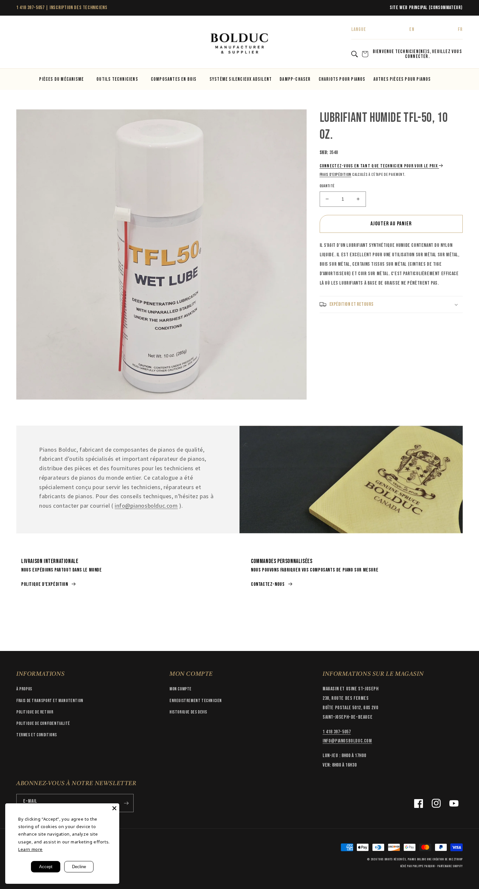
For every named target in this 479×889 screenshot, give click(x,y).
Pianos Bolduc (417, 859)
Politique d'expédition (44, 584)
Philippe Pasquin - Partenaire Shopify (438, 866)
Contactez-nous (267, 584)
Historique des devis (188, 712)
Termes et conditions (36, 735)
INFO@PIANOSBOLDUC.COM (347, 741)
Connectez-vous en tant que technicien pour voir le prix (379, 166)
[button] (23, 44)
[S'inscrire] (126, 803)
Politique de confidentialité (43, 723)
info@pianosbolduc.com (146, 505)
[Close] (114, 808)
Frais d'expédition (336, 174)
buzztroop (456, 859)
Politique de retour (34, 712)
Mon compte (180, 689)
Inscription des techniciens (78, 8)
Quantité (327, 186)
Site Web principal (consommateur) (426, 8)
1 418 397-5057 (30, 8)
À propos (24, 689)
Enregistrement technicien (195, 700)
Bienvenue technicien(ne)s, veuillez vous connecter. (417, 54)
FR (460, 29)
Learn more (30, 849)
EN (411, 29)
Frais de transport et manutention (49, 700)
